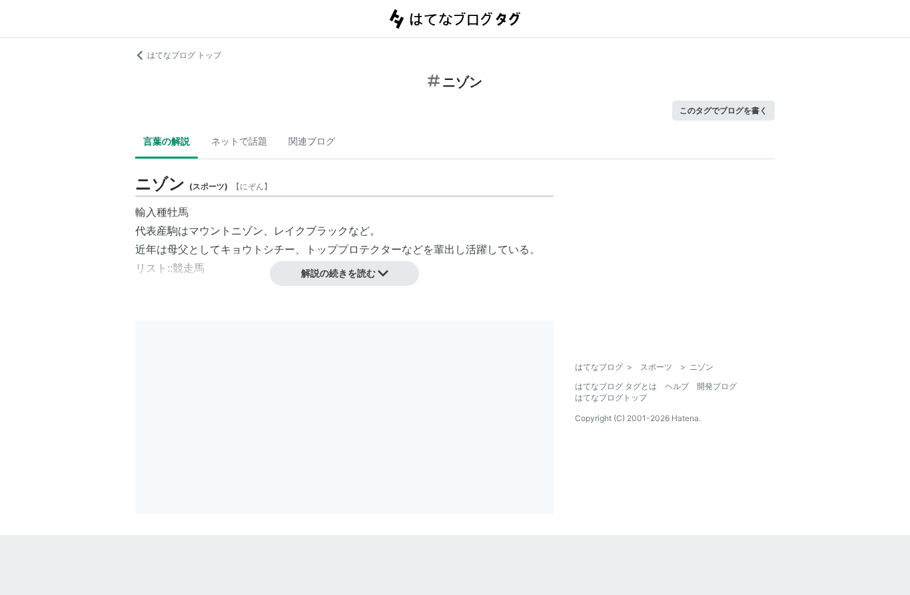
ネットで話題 (239, 141)
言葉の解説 (166, 141)
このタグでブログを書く (723, 110)
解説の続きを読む (338, 273)
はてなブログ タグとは (616, 386)
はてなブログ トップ (184, 55)
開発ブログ (717, 386)
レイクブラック (311, 230)
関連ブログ (311, 141)
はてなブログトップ (611, 397)
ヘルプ (677, 386)
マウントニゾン (226, 230)
